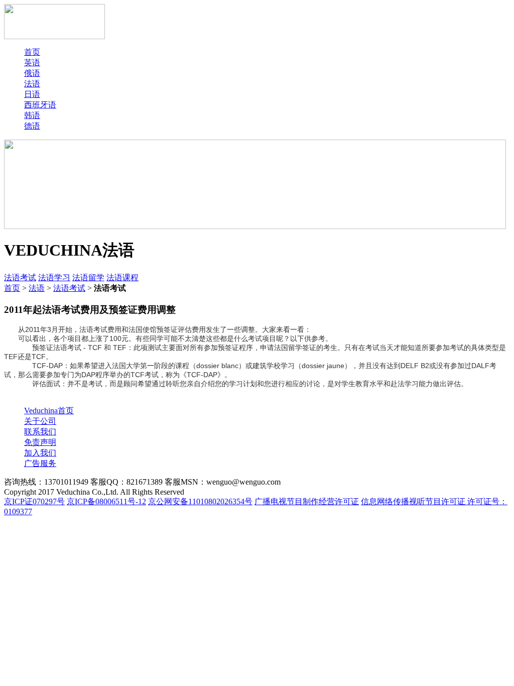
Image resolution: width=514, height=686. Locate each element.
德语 (32, 126)
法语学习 (54, 277)
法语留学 (88, 277)
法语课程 (122, 277)
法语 (32, 83)
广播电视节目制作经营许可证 (306, 501)
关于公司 (40, 421)
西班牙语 (40, 104)
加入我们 (40, 452)
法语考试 (20, 277)
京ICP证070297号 (34, 501)
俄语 (32, 73)
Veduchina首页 (49, 410)
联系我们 (40, 431)
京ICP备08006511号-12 (106, 501)
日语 (32, 94)
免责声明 (40, 442)
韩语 (32, 115)
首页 (32, 52)
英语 (32, 62)
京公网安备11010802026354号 (200, 501)
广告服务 (40, 463)
